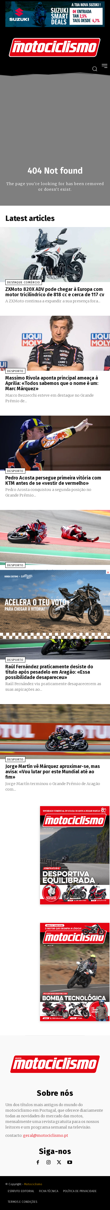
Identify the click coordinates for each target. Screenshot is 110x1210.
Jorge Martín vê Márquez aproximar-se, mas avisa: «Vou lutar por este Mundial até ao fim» (52, 771)
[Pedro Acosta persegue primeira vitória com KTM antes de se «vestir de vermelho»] (55, 443)
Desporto (15, 371)
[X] (59, 1163)
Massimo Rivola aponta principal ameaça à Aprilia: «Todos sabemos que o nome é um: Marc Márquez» (51, 383)
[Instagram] (48, 1163)
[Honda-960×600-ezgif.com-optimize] (55, 637)
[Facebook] (38, 1163)
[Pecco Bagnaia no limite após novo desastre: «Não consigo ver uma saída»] (55, 537)
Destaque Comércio (23, 282)
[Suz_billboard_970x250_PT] (55, 25)
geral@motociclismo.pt (45, 1135)
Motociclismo (33, 1184)
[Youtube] (70, 1163)
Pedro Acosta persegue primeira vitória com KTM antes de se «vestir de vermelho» (53, 480)
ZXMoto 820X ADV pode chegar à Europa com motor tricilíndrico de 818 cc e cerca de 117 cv (54, 292)
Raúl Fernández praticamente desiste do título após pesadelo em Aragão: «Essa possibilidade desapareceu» (49, 672)
